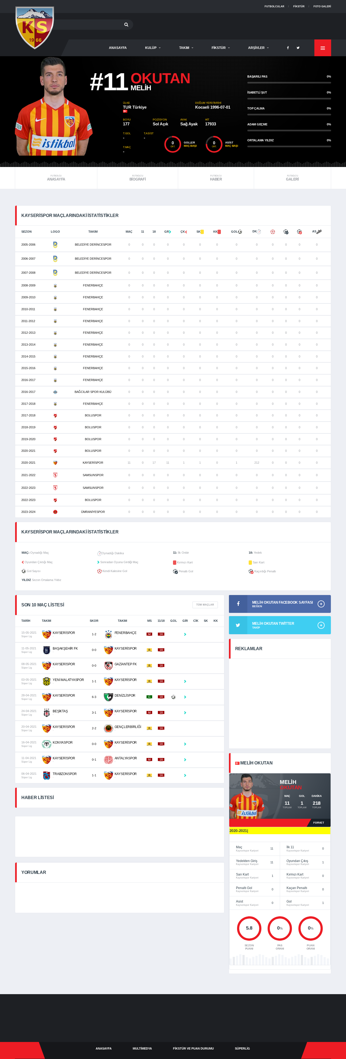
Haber (216, 178)
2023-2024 (28, 511)
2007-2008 (28, 272)
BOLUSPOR (93, 415)
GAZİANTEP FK (126, 664)
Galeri (292, 178)
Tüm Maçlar (205, 604)
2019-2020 (28, 439)
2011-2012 (28, 321)
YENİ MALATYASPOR (68, 680)
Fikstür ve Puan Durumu (193, 1048)
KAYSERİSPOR (93, 462)
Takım (184, 48)
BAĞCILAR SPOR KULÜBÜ (93, 391)
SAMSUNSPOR (93, 475)
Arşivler (256, 48)
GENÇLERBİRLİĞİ (128, 727)
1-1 (94, 681)
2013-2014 (28, 344)
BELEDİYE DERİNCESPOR (93, 244)
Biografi (137, 178)
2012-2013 (28, 332)
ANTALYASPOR (126, 758)
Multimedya (142, 1048)
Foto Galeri (322, 6)
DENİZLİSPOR (125, 695)
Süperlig (242, 1048)
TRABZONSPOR (64, 774)
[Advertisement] (232, 25)
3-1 (94, 712)
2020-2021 (28, 450)
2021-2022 (28, 475)
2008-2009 (28, 285)
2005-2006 (28, 244)
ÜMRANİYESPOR (93, 511)
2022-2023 (28, 487)
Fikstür (299, 6)
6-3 (94, 697)
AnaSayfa (118, 48)
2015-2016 (28, 368)
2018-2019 (28, 427)
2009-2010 (28, 297)
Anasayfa (56, 178)
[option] (69, 106)
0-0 (94, 650)
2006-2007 (28, 258)
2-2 (94, 728)
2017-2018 (28, 403)
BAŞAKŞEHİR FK (65, 648)
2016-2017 (28, 380)
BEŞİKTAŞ (60, 711)
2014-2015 (28, 356)
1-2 (94, 634)
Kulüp (151, 48)
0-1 (94, 759)
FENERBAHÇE (93, 285)
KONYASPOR (62, 742)
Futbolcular (274, 6)
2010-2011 (28, 309)
